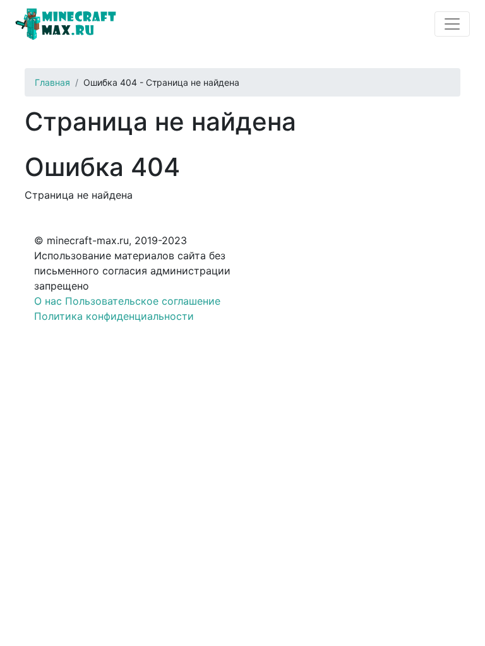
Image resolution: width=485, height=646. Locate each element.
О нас (48, 301)
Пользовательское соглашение (142, 301)
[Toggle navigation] (452, 24)
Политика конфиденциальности (114, 316)
